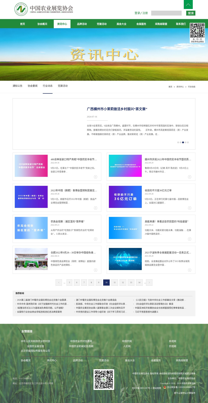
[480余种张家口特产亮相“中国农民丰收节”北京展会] (31, 166)
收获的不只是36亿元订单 (158, 190)
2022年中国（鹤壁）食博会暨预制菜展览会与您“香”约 (74, 190)
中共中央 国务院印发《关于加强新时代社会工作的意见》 (43, 304)
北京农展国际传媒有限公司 (35, 351)
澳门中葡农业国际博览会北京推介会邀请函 (96, 300)
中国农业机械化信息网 (81, 346)
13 (131, 282)
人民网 (126, 346)
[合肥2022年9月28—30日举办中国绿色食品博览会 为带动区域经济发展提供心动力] (31, 259)
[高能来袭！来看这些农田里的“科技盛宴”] (125, 228)
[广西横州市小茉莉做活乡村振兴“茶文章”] (49, 124)
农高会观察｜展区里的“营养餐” (68, 221)
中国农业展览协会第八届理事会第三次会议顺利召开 (100, 308)
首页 (22, 24)
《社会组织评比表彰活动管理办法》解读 (154, 304)
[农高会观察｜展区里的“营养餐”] (31, 228)
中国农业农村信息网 (81, 341)
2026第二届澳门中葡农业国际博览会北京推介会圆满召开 (43, 300)
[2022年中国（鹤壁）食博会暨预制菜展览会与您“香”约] (31, 197)
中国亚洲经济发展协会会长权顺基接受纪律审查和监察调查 (161, 308)
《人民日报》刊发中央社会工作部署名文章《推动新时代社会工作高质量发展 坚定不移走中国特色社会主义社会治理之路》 (161, 300)
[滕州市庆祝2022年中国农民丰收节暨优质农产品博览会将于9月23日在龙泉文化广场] (125, 166)
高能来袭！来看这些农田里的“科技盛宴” (166, 221)
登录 (137, 13)
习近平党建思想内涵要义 (146, 312)
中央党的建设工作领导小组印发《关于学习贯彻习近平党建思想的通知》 (102, 312)
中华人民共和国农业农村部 (35, 341)
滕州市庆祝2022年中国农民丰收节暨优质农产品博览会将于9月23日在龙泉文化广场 (168, 159)
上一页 (59, 282)
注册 (145, 13)
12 (123, 282)
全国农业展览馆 (35, 346)
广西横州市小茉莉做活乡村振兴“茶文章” (117, 109)
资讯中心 (180, 87)
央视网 (172, 341)
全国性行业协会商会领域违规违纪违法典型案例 (39, 312)
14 (139, 282)
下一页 (149, 282)
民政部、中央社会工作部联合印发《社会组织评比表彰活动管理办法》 (102, 304)
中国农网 (127, 341)
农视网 (172, 346)
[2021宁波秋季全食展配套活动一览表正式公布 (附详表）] (125, 259)
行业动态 (191, 87)
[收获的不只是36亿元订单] (125, 197)
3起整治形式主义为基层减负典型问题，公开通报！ (41, 308)
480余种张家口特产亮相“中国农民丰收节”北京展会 (74, 159)
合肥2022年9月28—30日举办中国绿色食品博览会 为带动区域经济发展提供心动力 (74, 252)
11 (115, 282)
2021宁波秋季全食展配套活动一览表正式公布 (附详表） (168, 252)
